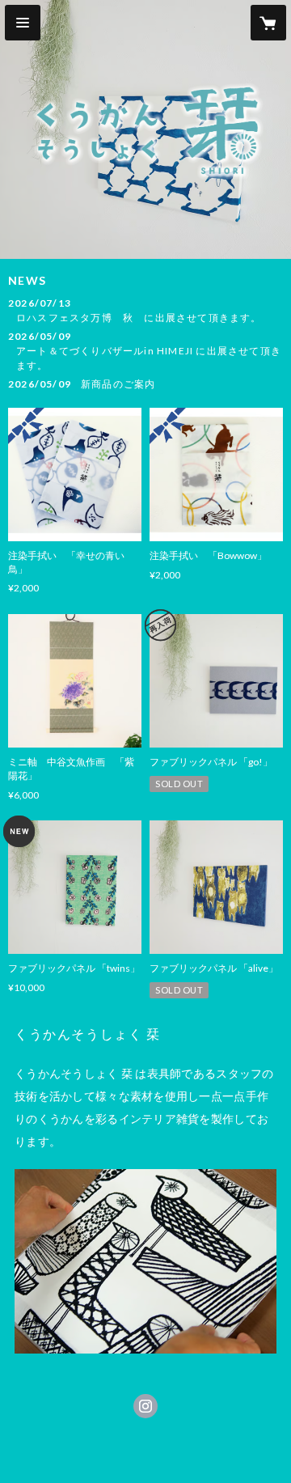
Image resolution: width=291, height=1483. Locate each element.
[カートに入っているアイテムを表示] (268, 22)
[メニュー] (22, 22)
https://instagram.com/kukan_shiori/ (145, 1406)
